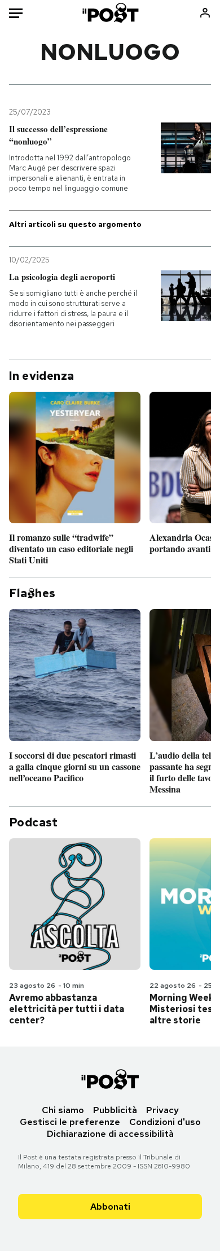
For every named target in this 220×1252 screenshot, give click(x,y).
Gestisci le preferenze (70, 1122)
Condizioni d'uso (165, 1122)
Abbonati (110, 1206)
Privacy (162, 1110)
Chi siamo (63, 1110)
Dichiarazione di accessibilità (110, 1134)
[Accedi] (205, 13)
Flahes (32, 593)
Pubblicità (115, 1110)
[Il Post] (109, 13)
